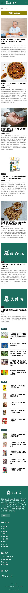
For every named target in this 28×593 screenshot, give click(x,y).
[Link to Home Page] (14, 2)
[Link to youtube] (5, 576)
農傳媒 (2, 268)
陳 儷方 (2, 226)
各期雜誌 (4, 174)
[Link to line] (12, 576)
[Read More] (14, 28)
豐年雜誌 (3, 43)
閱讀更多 (5, 515)
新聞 (3, 219)
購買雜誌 (5, 565)
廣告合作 (5, 562)
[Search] (26, 3)
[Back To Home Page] (14, 492)
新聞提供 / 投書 (7, 560)
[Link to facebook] (2, 576)
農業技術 (4, 37)
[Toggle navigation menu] (2, 2)
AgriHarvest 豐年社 (18, 586)
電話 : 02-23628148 (8, 557)
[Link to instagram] (8, 576)
